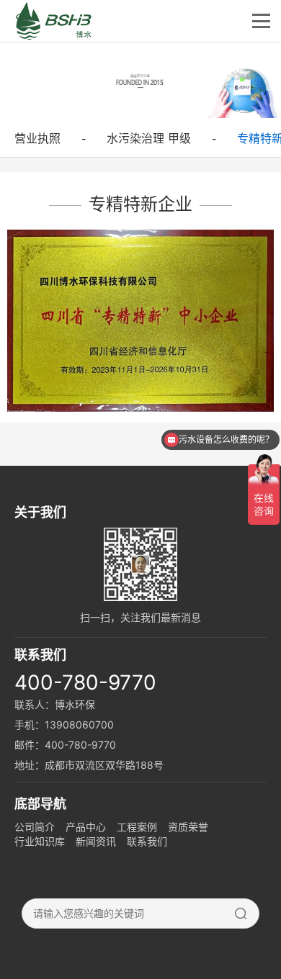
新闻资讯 (96, 841)
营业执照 (37, 138)
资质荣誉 (188, 827)
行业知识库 (39, 841)
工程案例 (137, 827)
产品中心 (86, 827)
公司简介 (34, 827)
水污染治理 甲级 (149, 138)
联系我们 (147, 841)
